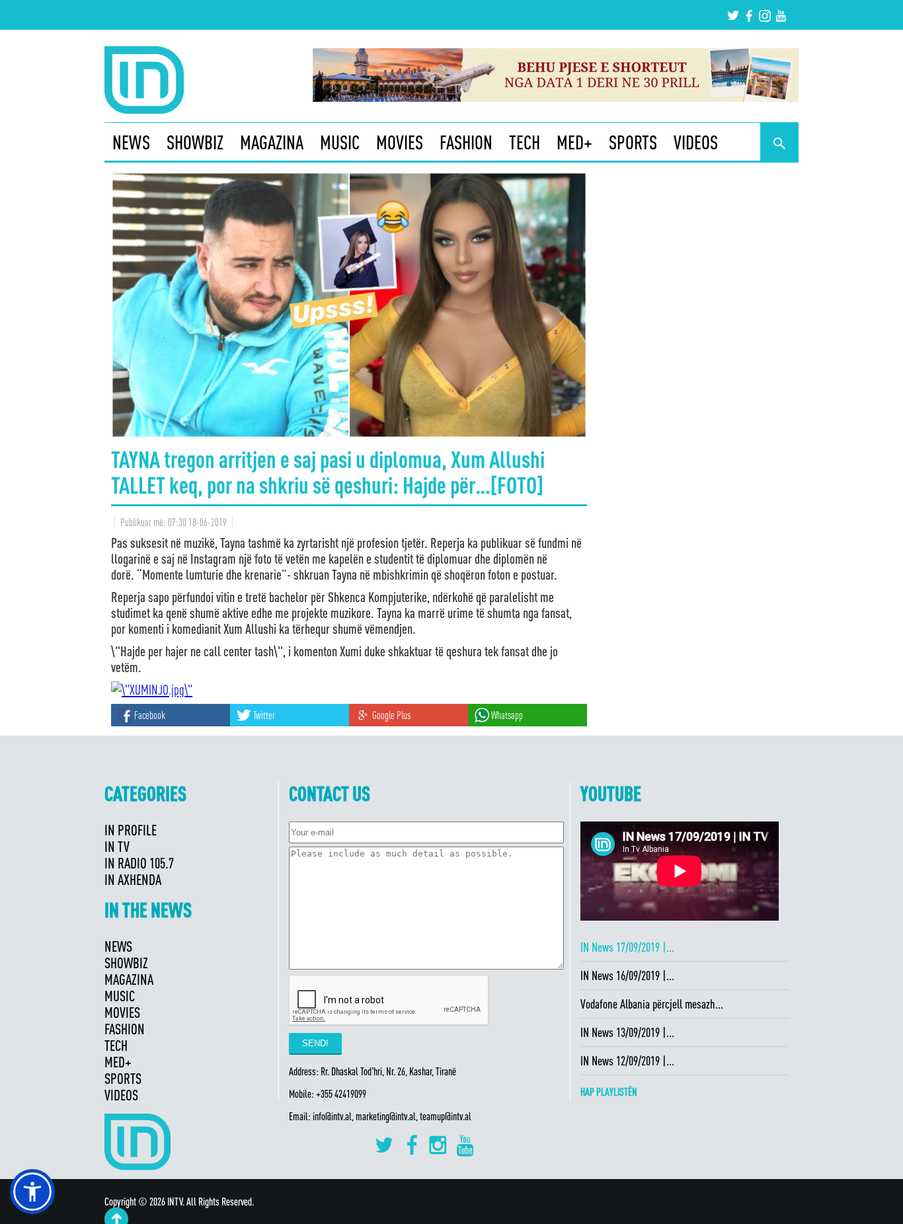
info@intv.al (332, 1116)
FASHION (466, 142)
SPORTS (633, 142)
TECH (524, 142)
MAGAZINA (271, 142)
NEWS (131, 142)
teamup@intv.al (445, 1116)
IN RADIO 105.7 (139, 863)
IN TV (117, 846)
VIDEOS (696, 142)
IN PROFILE (130, 830)
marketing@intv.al (386, 1116)
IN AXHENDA (132, 879)
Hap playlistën (608, 1092)
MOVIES (399, 142)
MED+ (574, 142)
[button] (32, 1191)
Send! (315, 1043)
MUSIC (340, 142)
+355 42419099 (341, 1094)
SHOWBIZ (195, 142)
